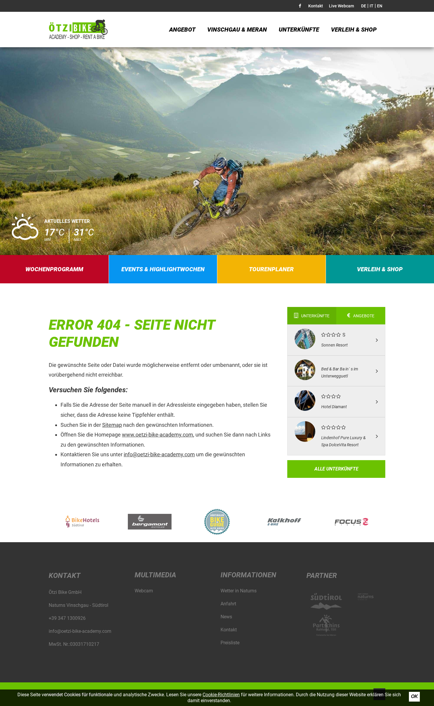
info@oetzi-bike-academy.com (159, 454)
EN (379, 6)
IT (371, 6)
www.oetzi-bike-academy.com (157, 435)
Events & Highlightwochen (163, 269)
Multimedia (155, 574)
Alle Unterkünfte (336, 469)
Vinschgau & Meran (237, 29)
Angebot (182, 29)
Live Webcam (341, 6)
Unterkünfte (299, 29)
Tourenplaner (271, 269)
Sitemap (112, 425)
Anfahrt (228, 604)
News (226, 617)
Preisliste (230, 642)
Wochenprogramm (54, 269)
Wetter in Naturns (239, 591)
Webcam (144, 591)
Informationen (248, 574)
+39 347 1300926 (67, 618)
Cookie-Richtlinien (221, 694)
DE (363, 6)
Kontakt (315, 6)
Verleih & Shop (354, 29)
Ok (414, 696)
